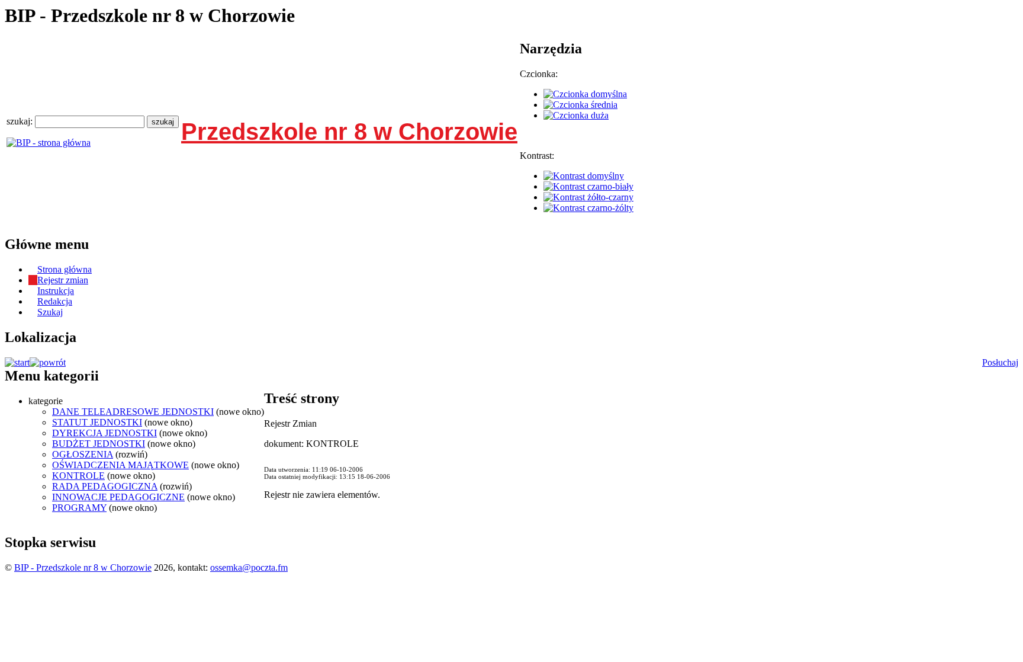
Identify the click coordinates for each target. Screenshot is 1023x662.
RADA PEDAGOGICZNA (104, 486)
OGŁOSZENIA (82, 454)
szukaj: (21, 121)
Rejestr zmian (62, 280)
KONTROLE (78, 476)
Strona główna (64, 269)
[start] (17, 362)
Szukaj (50, 312)
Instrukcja (55, 291)
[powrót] (48, 362)
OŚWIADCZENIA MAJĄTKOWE (120, 465)
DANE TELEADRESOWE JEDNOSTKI (133, 412)
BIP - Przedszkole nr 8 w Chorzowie (83, 567)
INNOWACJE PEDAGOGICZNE (118, 497)
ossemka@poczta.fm (249, 567)
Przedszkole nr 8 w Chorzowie (349, 132)
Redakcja (54, 301)
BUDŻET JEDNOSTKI (98, 444)
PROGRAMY (79, 508)
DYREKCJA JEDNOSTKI (104, 433)
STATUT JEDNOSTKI (97, 422)
